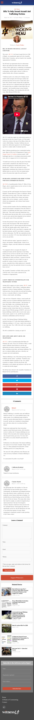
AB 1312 (10, 54)
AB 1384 (5, 184)
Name (4, 542)
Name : (4, 668)
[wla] (17, 2)
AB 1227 (5, 341)
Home (4, 697)
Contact (4, 702)
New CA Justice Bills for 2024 (20, 625)
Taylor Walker (18, 17)
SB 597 (25, 285)
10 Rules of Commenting (10, 700)
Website (4, 557)
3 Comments (27, 17)
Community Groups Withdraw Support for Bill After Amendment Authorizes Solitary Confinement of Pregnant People (19, 615)
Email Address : (7, 681)
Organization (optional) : (9, 675)
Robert (14, 408)
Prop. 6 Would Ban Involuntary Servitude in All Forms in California (20, 602)
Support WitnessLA (17, 578)
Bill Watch (17, 9)
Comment (5, 525)
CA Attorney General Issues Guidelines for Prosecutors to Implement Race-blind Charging (20, 639)
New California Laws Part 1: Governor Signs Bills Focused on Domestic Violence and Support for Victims (20, 591)
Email (4, 549)
